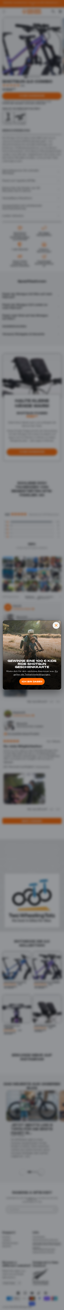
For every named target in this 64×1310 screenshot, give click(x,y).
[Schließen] (56, 625)
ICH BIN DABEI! (32, 681)
